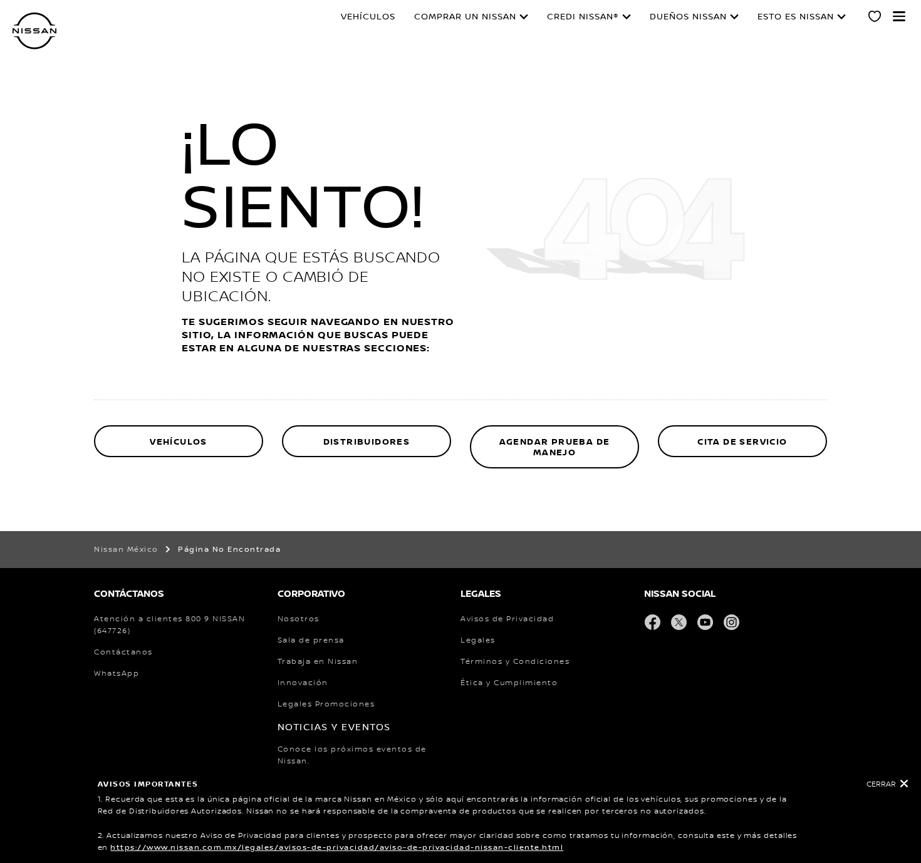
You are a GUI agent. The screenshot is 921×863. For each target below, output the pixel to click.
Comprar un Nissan (465, 17)
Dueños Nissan (688, 17)
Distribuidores (366, 442)
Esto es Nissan (795, 17)
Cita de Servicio (742, 442)
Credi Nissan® (583, 17)
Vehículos (368, 17)
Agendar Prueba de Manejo (554, 447)
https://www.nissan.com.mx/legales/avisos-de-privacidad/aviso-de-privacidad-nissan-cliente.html (336, 847)
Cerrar (881, 784)
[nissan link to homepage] (34, 31)
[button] (899, 16)
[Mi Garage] (875, 18)
